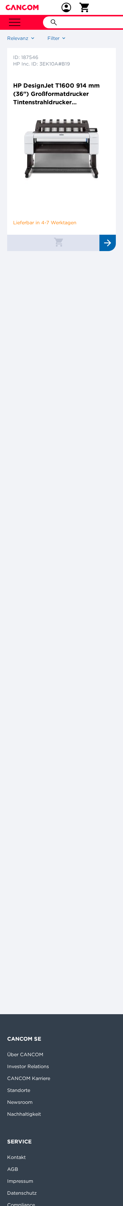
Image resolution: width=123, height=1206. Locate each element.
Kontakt (16, 1157)
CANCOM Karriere (28, 1078)
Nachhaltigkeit (24, 1114)
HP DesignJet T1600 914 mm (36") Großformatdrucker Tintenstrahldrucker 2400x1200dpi (56, 94)
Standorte (18, 1090)
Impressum (20, 1181)
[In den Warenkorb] (58, 241)
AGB (12, 1169)
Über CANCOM (25, 1054)
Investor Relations (28, 1066)
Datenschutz (22, 1193)
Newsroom (20, 1102)
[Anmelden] (66, 7)
